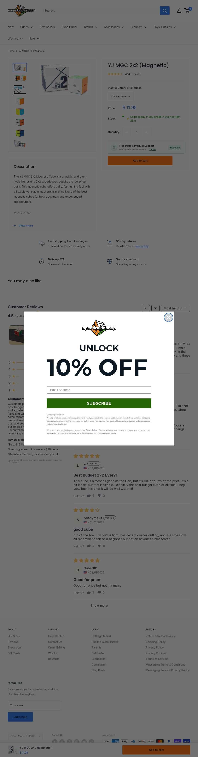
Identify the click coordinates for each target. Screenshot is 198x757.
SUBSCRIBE (99, 403)
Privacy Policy (91, 430)
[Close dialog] (168, 317)
